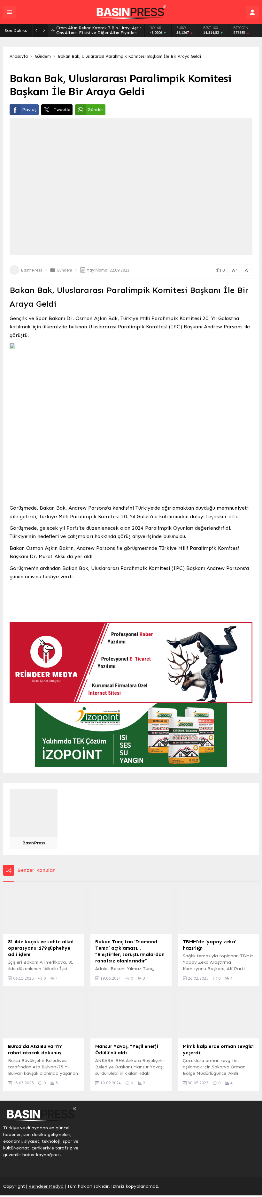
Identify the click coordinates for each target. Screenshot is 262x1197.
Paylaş (29, 109)
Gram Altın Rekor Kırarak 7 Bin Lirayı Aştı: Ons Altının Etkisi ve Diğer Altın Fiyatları (98, 30)
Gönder (95, 109)
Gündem (43, 56)
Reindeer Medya (46, 1186)
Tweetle (62, 109)
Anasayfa (19, 56)
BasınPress (31, 270)
